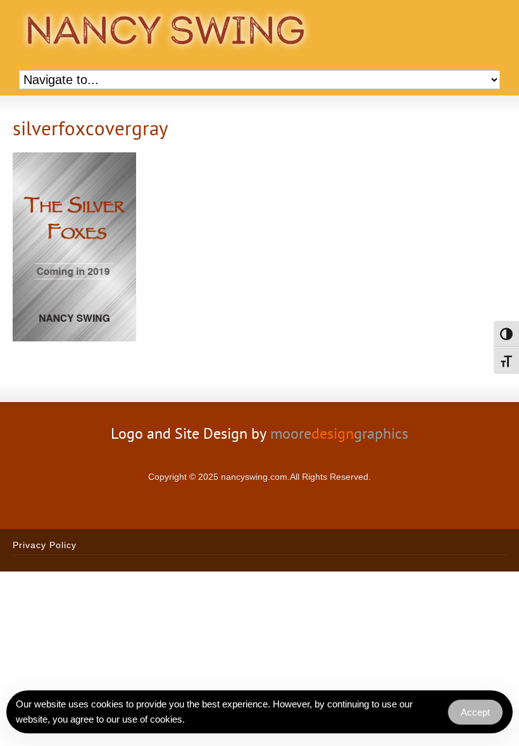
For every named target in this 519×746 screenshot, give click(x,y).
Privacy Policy (45, 545)
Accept (475, 712)
